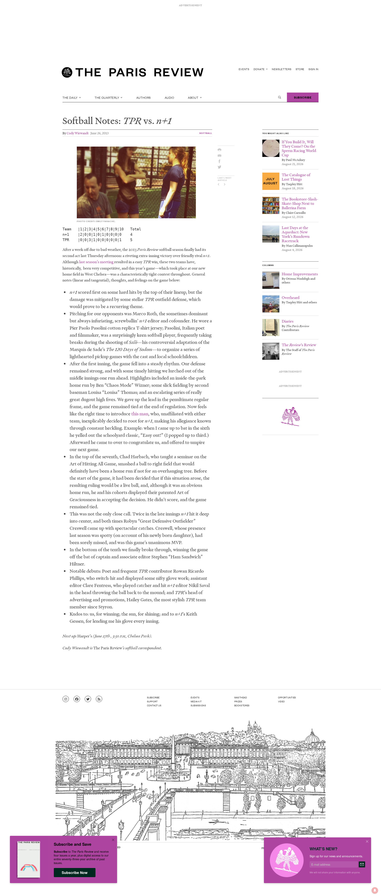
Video (281, 701)
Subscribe (303, 97)
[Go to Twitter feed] (88, 699)
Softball (205, 133)
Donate (260, 69)
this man (139, 414)
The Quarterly (107, 97)
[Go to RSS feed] (99, 699)
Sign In (313, 69)
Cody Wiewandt (78, 133)
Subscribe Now (75, 872)
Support (152, 701)
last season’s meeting (96, 261)
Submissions (198, 705)
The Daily (70, 97)
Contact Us (154, 705)
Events (244, 69)
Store (300, 69)
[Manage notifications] (371, 887)
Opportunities (287, 697)
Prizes (238, 701)
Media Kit (196, 701)
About (193, 97)
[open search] (279, 97)
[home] (132, 73)
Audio (169, 97)
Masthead (240, 697)
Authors (143, 97)
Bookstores (242, 705)
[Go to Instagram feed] (66, 699)
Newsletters (282, 69)
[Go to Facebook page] (77, 699)
